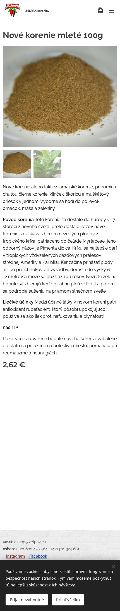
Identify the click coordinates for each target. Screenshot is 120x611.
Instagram (15, 556)
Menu (111, 10)
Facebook (38, 556)
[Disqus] (60, 446)
